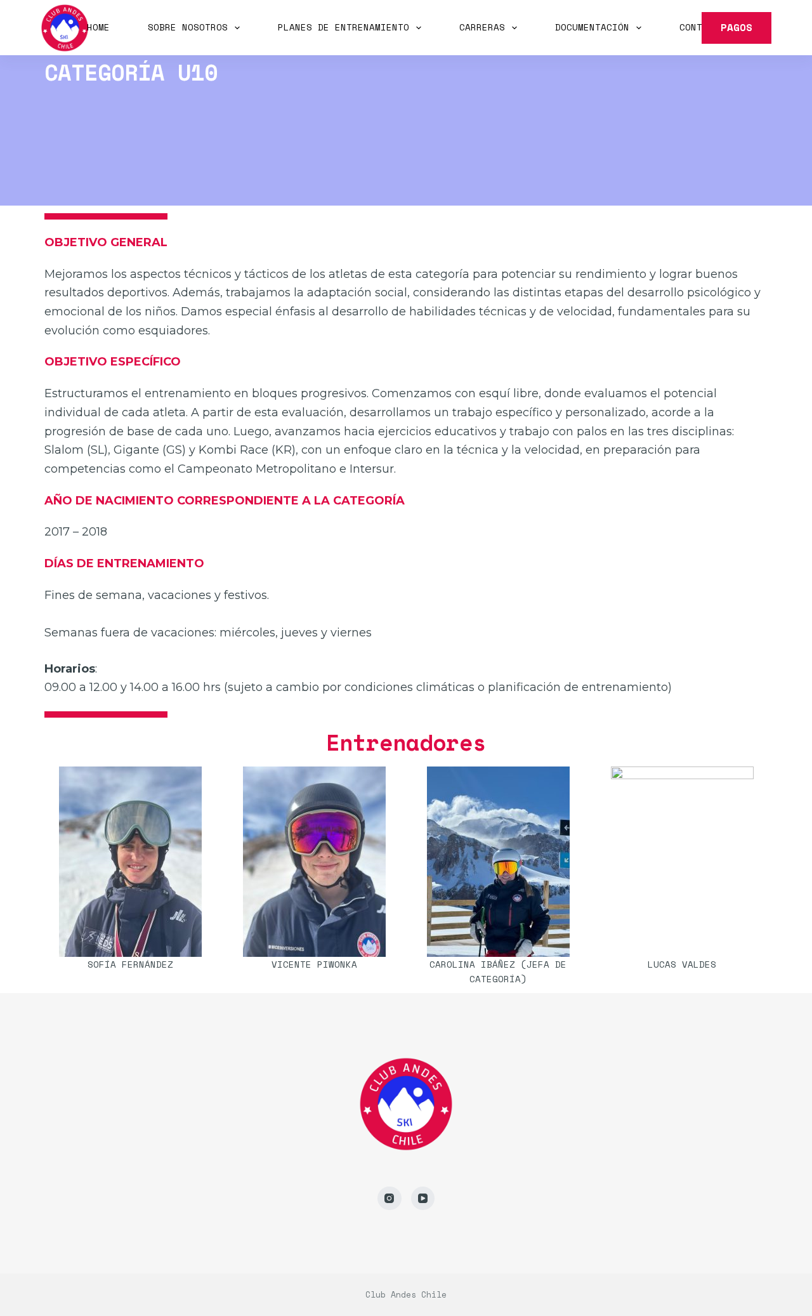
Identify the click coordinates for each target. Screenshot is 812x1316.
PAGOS (736, 27)
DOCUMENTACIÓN (592, 27)
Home (98, 27)
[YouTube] (423, 1199)
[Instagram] (389, 1199)
